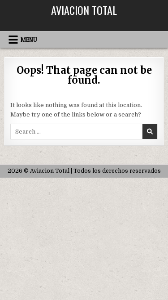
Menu (29, 39)
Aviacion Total (84, 10)
